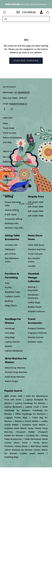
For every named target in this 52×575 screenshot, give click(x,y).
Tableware (10, 249)
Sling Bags (10, 337)
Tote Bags (10, 332)
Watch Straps (11, 381)
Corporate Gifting (13, 219)
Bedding (9, 301)
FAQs (5, 123)
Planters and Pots (37, 249)
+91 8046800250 (22, 92)
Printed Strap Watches (16, 372)
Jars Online (10, 253)
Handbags (10, 328)
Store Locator (9, 132)
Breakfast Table (12, 292)
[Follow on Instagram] (11, 109)
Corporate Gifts (10, 166)
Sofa (7, 283)
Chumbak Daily (10, 171)
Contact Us (8, 195)
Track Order (9, 128)
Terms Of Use (9, 190)
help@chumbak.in (18, 103)
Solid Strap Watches (15, 376)
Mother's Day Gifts (14, 227)
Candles (32, 266)
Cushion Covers (12, 296)
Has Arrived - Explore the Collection (26, 4)
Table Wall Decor (36, 245)
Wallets (8, 346)
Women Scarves (35, 337)
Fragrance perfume (37, 332)
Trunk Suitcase (35, 253)
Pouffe (8, 287)
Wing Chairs (11, 305)
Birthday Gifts (12, 223)
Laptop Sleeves (12, 341)
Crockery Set (11, 245)
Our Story (8, 157)
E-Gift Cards (11, 214)
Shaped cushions (36, 311)
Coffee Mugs (34, 302)
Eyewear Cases (35, 341)
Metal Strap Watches (15, 367)
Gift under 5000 (35, 215)
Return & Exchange (12, 137)
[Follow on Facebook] (4, 109)
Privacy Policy (9, 185)
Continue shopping (26, 60)
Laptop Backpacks (14, 350)
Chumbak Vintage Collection (34, 277)
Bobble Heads (35, 307)
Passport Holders (36, 328)
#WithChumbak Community (16, 161)
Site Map (7, 142)
